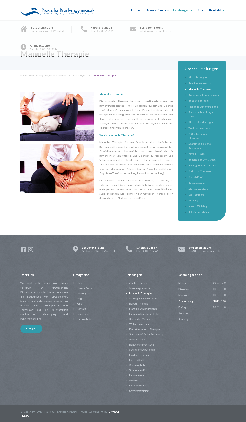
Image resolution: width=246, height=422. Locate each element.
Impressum (83, 313)
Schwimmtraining (198, 212)
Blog (200, 10)
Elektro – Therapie (199, 171)
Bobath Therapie (198, 100)
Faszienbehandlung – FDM (200, 114)
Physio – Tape (196, 153)
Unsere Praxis (156, 10)
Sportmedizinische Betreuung (199, 145)
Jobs (79, 303)
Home (135, 10)
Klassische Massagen (201, 122)
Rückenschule (196, 182)
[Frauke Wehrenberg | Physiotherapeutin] (57, 10)
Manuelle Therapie (199, 89)
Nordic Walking (197, 206)
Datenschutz (84, 318)
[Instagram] (30, 250)
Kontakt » (31, 328)
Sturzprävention (198, 188)
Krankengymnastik (199, 83)
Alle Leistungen (197, 77)
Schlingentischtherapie (202, 165)
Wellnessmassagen (199, 128)
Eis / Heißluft (196, 177)
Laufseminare (196, 194)
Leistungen (181, 10)
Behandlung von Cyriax (202, 159)
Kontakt (215, 10)
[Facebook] (24, 250)
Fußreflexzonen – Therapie (198, 135)
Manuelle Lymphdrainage (203, 106)
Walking (193, 200)
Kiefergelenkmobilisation (203, 94)
